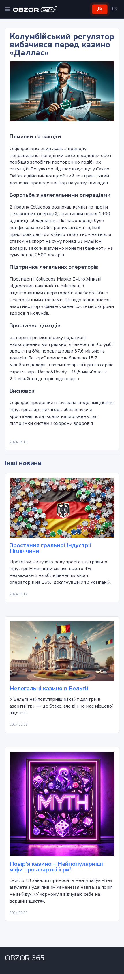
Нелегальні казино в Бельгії (49, 688)
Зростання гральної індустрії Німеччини (50, 548)
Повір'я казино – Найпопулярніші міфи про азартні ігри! (56, 867)
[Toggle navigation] (7, 9)
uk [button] (114, 9)
